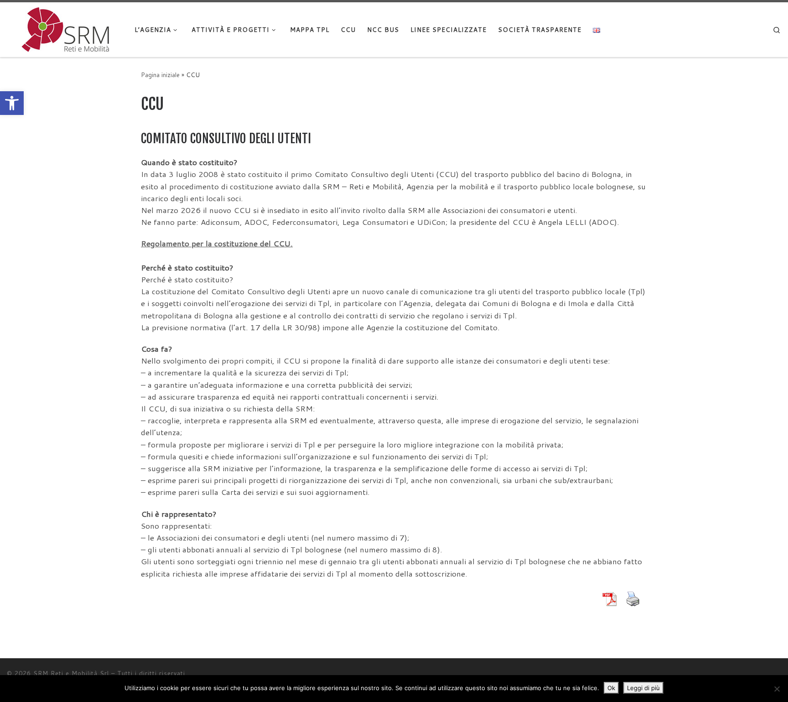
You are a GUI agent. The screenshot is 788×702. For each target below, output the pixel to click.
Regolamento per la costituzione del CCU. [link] (217, 243)
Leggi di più (643, 688)
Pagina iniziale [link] (160, 74)
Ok (611, 688)
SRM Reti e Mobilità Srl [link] (71, 673)
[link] (12, 103)
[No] (776, 688)
